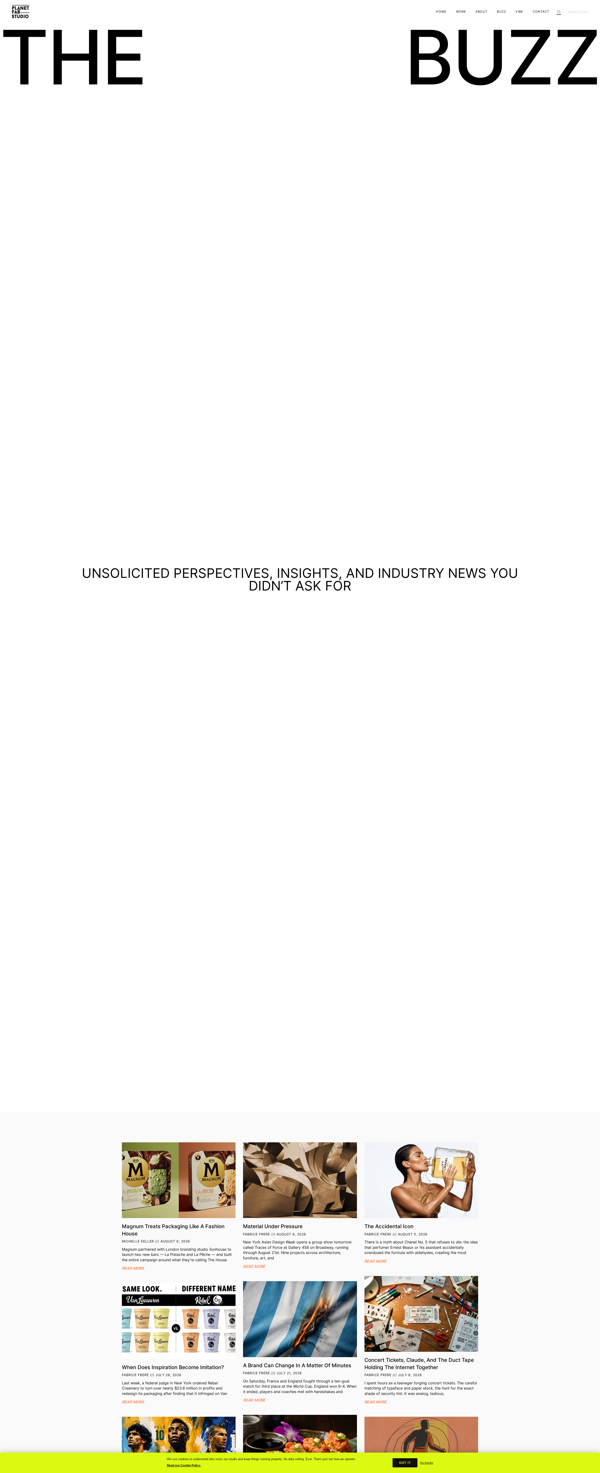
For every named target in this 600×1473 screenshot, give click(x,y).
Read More (133, 1268)
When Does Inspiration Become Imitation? (173, 1367)
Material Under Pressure (273, 1226)
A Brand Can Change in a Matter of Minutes (297, 1365)
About (482, 11)
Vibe (519, 11)
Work (461, 11)
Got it (405, 1463)
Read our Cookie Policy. (184, 1465)
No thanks (426, 1463)
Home (441, 11)
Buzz (501, 11)
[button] (558, 10)
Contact (541, 11)
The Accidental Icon (388, 1226)
